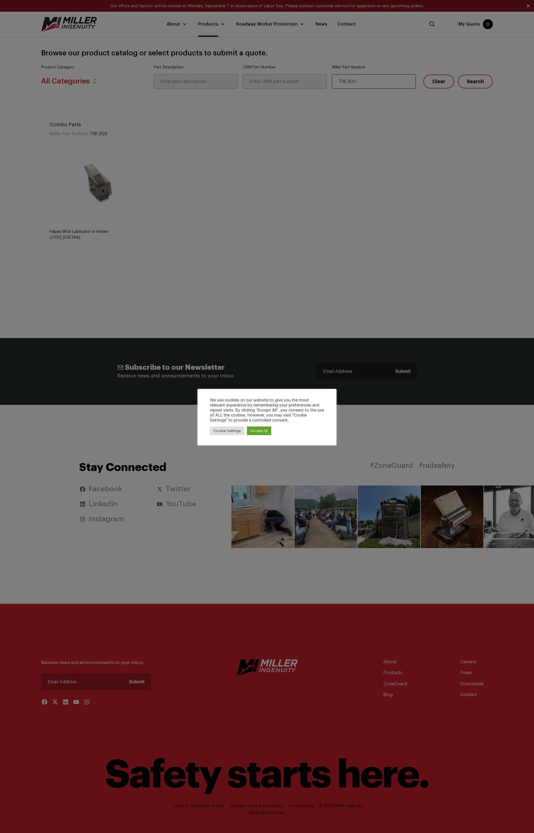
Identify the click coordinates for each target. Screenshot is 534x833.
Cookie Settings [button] (227, 431)
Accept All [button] (259, 431)
